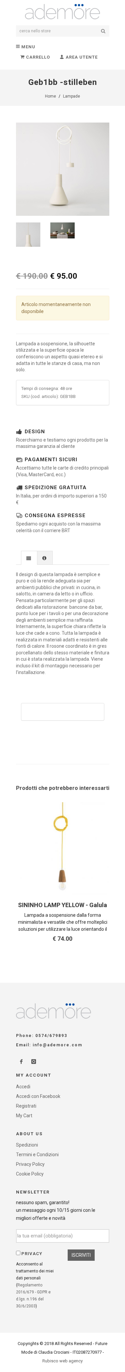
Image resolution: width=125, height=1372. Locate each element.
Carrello (37, 57)
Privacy (31, 1253)
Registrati (26, 1106)
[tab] (29, 557)
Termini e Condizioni (37, 1154)
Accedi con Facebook (38, 1096)
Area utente (81, 57)
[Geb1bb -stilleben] (62, 169)
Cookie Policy (30, 1174)
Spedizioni (27, 1145)
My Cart (24, 1115)
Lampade (71, 96)
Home (50, 96)
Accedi (23, 1086)
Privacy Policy (30, 1164)
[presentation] (29, 558)
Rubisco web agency (62, 1360)
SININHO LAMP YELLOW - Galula (62, 904)
